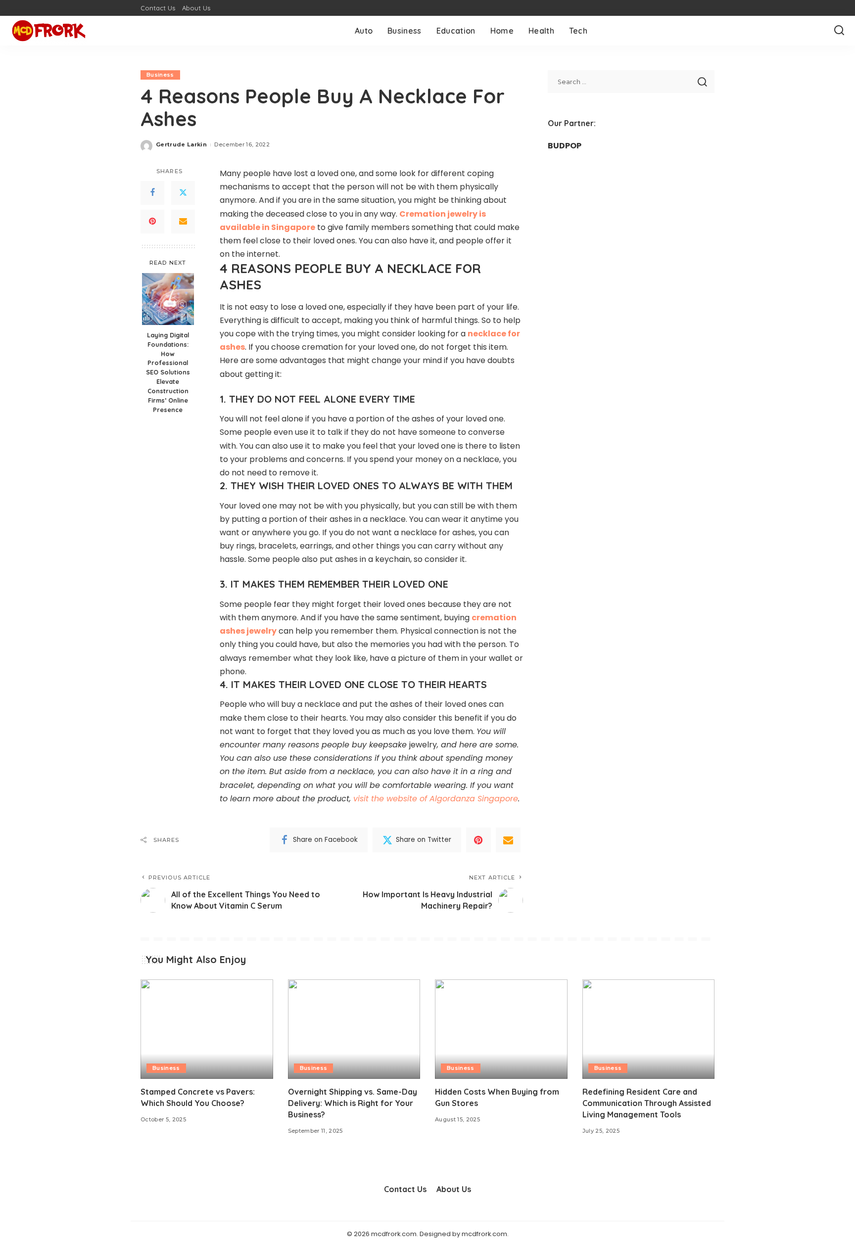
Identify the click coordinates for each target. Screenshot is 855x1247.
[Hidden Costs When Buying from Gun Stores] (501, 1029)
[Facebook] (152, 193)
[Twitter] (183, 193)
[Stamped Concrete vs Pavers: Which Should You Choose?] (207, 1029)
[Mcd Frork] (49, 31)
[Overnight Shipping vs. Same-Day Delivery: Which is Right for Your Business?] (354, 1029)
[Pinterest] (152, 221)
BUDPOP (564, 145)
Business (160, 74)
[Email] (183, 221)
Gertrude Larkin (181, 144)
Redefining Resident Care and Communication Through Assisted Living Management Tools (646, 1103)
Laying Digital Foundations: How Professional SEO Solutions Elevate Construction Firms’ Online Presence (168, 371)
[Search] (839, 31)
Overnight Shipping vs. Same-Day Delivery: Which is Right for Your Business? (352, 1103)
